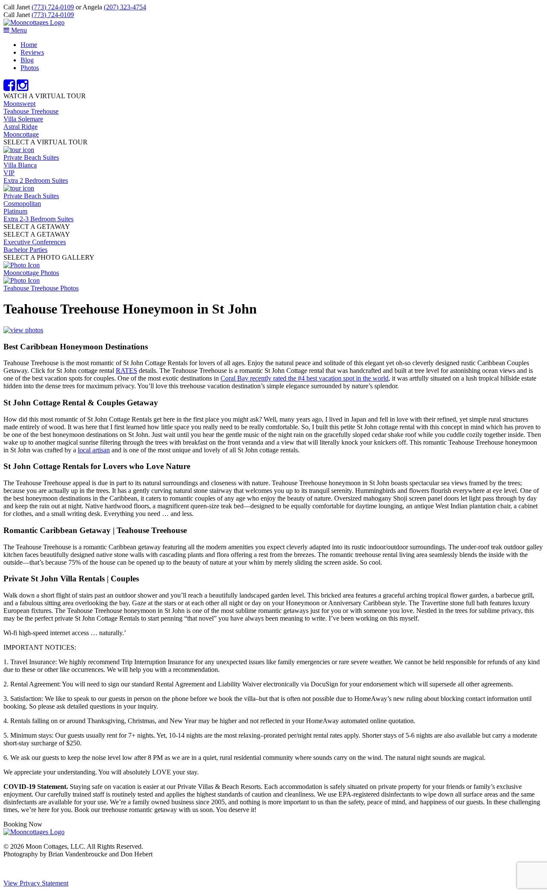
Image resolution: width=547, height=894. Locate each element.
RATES (126, 370)
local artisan (94, 450)
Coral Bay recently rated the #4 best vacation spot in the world (304, 378)
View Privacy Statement (35, 883)
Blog (27, 60)
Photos (30, 67)
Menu (18, 30)
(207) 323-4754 (125, 7)
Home (29, 44)
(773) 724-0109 (53, 7)
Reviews (32, 52)
